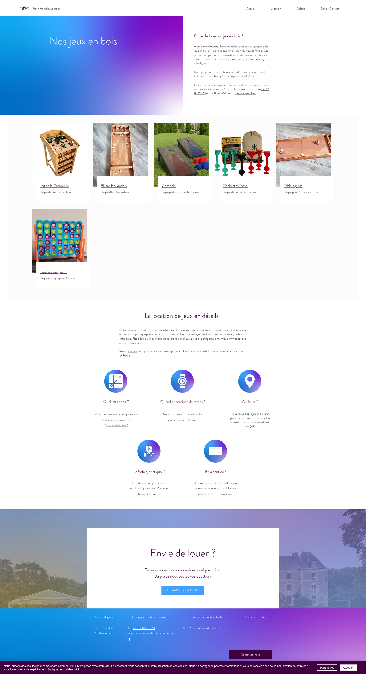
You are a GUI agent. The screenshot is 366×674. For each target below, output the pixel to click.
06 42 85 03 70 (144, 628)
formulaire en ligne (245, 93)
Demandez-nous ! (117, 425)
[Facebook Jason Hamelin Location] (130, 639)
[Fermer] (361, 667)
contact (132, 351)
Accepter (348, 667)
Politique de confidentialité (63, 669)
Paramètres (327, 667)
